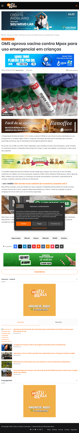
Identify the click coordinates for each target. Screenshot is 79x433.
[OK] (48, 246)
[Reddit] (38, 246)
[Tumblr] (29, 246)
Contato (66, 429)
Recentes (58, 322)
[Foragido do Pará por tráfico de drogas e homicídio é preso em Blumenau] (6, 347)
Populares (20, 322)
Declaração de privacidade (39, 228)
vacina (64, 238)
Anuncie (60, 429)
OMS (55, 238)
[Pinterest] (34, 246)
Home (49, 429)
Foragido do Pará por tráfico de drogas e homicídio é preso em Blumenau (39, 345)
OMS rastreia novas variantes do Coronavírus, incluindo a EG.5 (40, 183)
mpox (36, 238)
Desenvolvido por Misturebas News (43, 426)
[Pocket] (52, 246)
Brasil (27, 238)
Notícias (54, 429)
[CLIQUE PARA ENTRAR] (39, 259)
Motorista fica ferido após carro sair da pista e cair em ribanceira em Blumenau (41, 362)
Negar (39, 224)
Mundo (46, 238)
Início (4, 35)
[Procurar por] (77, 6)
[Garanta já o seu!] (39, 126)
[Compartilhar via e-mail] (57, 246)
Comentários (39, 272)
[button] (62, 206)
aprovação (17, 238)
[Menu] (2, 6)
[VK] (43, 246)
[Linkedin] (25, 246)
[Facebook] (15, 246)
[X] (20, 246)
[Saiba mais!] (39, 161)
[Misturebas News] (12, 5)
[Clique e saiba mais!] (39, 20)
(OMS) (26, 136)
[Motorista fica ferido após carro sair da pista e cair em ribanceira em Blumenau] (6, 364)
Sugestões (74, 429)
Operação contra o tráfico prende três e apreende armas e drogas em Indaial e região (44, 353)
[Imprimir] (62, 246)
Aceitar (23, 224)
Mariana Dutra (20, 70)
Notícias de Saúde (12, 35)
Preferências (55, 224)
